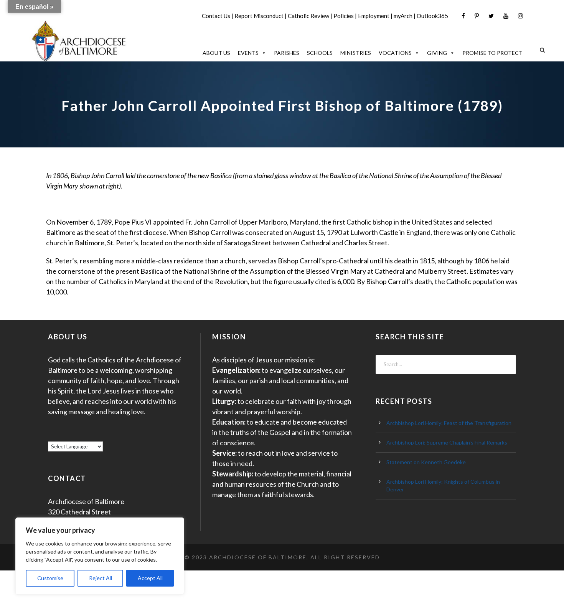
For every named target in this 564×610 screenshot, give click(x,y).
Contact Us (216, 15)
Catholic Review (308, 15)
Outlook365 (432, 15)
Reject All (100, 578)
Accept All (150, 578)
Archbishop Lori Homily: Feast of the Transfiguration (448, 423)
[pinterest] (477, 16)
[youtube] (505, 16)
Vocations (395, 53)
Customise (50, 578)
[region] (99, 556)
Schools (320, 53)
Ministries (355, 53)
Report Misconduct (259, 15)
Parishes (286, 53)
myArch (403, 15)
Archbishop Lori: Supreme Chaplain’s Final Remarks (446, 442)
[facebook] (463, 16)
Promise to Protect (492, 53)
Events (248, 53)
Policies (343, 15)
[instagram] (520, 16)
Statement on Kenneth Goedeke (426, 462)
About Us (216, 53)
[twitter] (491, 16)
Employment (373, 15)
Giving (437, 53)
